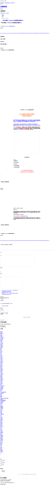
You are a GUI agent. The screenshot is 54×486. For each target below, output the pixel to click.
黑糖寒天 (1, 399)
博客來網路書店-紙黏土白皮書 (6, 294)
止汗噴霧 (1, 343)
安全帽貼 (1, 339)
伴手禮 (1, 351)
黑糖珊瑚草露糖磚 (3, 400)
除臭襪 (1, 335)
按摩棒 (1, 433)
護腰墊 (1, 396)
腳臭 (1, 334)
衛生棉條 (1, 438)
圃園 (1, 448)
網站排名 (1, 403)
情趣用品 (1, 432)
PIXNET (21, 474)
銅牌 (1, 412)
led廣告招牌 (2, 414)
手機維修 (1, 436)
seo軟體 (1, 402)
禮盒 (1, 350)
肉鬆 (1, 349)
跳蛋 (1, 434)
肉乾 (1, 353)
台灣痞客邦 (3, 6)
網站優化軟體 (2, 401)
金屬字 (1, 413)
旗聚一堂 (1, 346)
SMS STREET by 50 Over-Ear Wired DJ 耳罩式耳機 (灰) (10, 290)
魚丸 (1, 354)
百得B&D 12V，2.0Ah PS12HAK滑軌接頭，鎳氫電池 (10, 293)
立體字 (1, 411)
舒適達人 (1, 439)
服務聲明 (35, 474)
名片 (2, 16)
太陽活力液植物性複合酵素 (4, 398)
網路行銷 (1, 440)
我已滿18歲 (2, 484)
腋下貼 (1, 341)
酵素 (1, 397)
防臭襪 (1, 336)
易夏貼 (1, 340)
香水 (1, 446)
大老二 (1, 428)
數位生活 (7, 305)
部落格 (3, 15)
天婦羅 (1, 355)
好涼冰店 (1, 338)
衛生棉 (1, 437)
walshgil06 (1, 298)
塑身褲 (1, 450)
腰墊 (1, 395)
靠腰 (1, 394)
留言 (8, 303)
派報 (1, 410)
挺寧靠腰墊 (2, 393)
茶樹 (1, 445)
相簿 (2, 14)
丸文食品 (1, 345)
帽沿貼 (1, 332)
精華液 (1, 444)
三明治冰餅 (2, 337)
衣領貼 (1, 331)
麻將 (1, 427)
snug (1, 252)
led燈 (1, 415)
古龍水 (1, 447)
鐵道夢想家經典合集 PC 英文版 (6, 292)
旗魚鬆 (1, 347)
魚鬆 (1, 273)
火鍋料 (1, 356)
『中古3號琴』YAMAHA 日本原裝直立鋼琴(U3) (12, 20)
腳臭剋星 (1, 333)
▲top (1, 307)
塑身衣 (1, 267)
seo (0, 441)
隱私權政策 (31, 474)
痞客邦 (7, 303)
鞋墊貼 (1, 344)
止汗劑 (1, 342)
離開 (4, 484)
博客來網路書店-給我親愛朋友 (6, 291)
